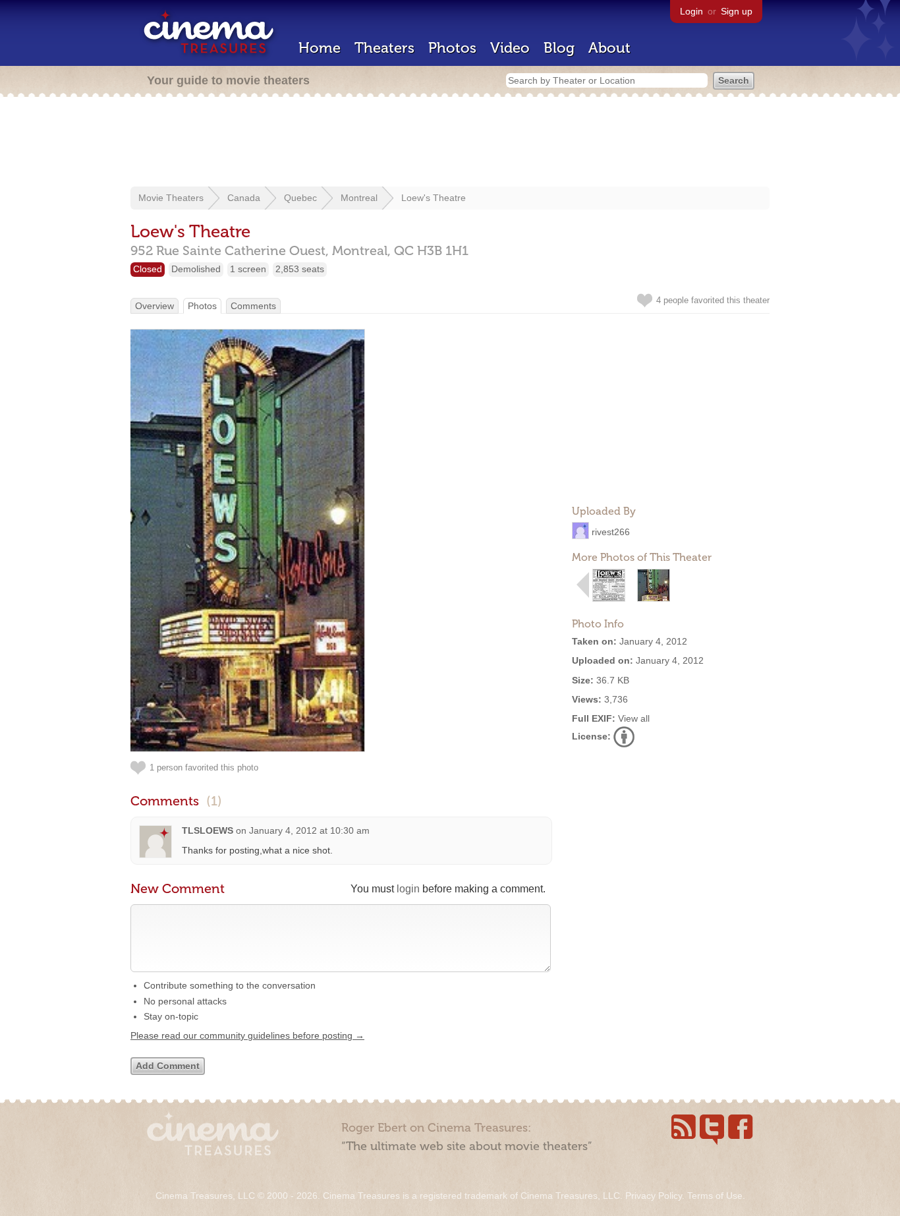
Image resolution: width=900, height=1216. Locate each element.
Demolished (196, 269)
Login (691, 11)
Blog (559, 48)
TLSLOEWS (207, 830)
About (609, 48)
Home (319, 48)
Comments (253, 306)
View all (634, 718)
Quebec (300, 197)
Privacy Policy (653, 1195)
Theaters (384, 48)
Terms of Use (715, 1195)
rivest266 (611, 532)
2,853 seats (299, 269)
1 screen (248, 269)
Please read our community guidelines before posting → (247, 1035)
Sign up (736, 11)
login (408, 888)
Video (510, 48)
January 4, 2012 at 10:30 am (309, 830)
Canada (243, 197)
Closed (147, 269)
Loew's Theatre (433, 197)
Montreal (359, 197)
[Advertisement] (450, 143)
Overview (154, 306)
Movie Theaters (171, 197)
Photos (452, 48)
